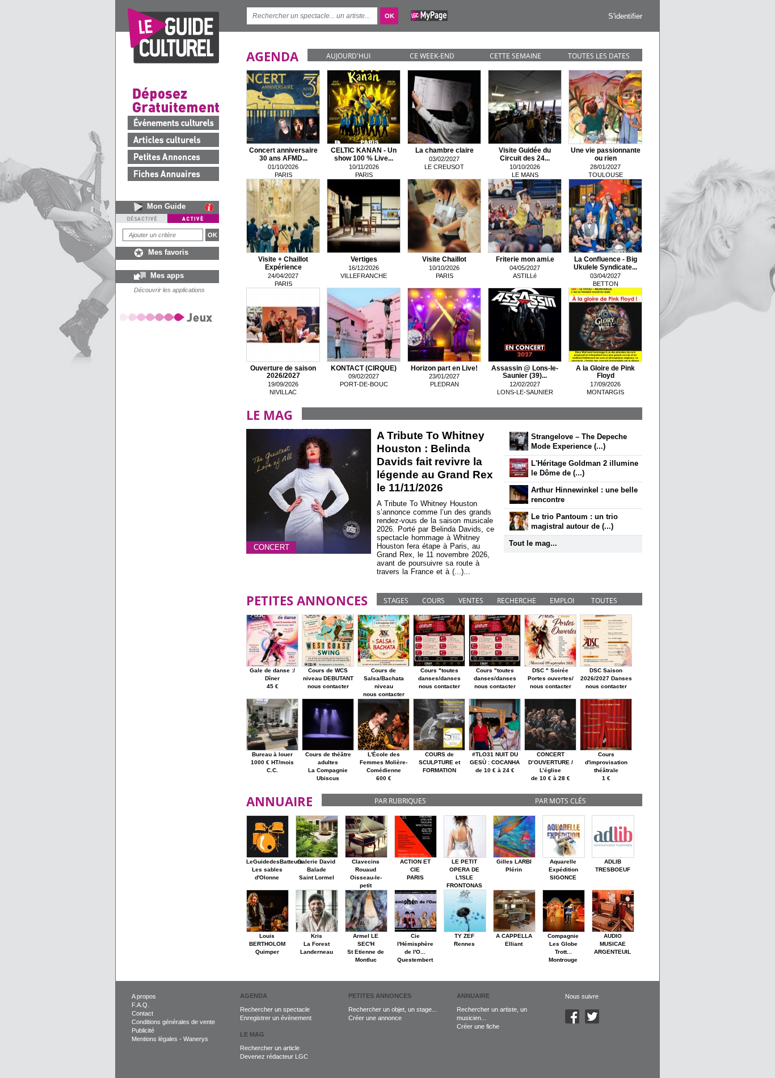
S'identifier (625, 16)
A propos (144, 996)
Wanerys (195, 1038)
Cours (433, 600)
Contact (142, 1013)
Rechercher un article (270, 1048)
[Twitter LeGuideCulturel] (595, 1021)
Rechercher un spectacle (275, 1009)
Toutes (604, 600)
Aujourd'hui (348, 56)
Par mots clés (560, 801)
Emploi (562, 600)
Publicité (143, 1030)
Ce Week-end (432, 56)
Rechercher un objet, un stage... (392, 1009)
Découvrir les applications (169, 290)
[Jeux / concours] (168, 317)
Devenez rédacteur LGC (274, 1056)
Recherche (516, 600)
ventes (470, 600)
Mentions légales (155, 1038)
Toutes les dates (599, 56)
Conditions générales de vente (173, 1021)
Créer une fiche (478, 1026)
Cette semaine (515, 56)
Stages (396, 600)
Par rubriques (400, 801)
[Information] (212, 207)
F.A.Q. (140, 1004)
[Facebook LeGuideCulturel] (575, 1021)
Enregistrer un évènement (275, 1017)
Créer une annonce (375, 1017)
